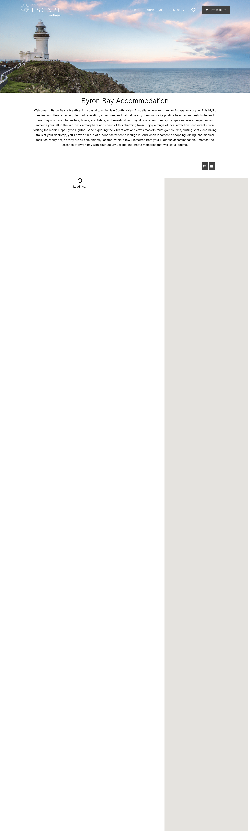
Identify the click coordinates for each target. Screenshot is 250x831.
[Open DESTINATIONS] (164, 10)
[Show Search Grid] (211, 166)
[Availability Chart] (204, 166)
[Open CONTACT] (183, 10)
